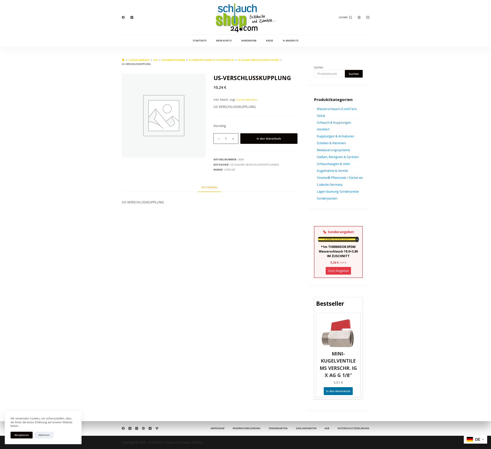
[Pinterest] (143, 428)
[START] (123, 60)
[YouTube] (150, 428)
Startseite (200, 40)
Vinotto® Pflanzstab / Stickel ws (340, 178)
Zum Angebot (338, 270)
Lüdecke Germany (330, 184)
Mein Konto (224, 40)
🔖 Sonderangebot (338, 231)
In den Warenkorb (269, 138)
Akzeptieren (21, 435)
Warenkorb (248, 40)
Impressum (217, 428)
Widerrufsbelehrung (246, 428)
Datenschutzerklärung (353, 428)
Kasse (269, 40)
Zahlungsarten (306, 428)
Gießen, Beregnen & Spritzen (338, 157)
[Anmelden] (359, 17)
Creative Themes (191, 442)
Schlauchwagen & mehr (333, 164)
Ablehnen (44, 435)
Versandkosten (247, 99)
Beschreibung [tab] (210, 187)
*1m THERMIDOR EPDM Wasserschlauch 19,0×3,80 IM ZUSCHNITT (338, 251)
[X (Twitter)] (130, 428)
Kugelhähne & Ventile (332, 171)
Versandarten (278, 428)
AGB (327, 428)
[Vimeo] (156, 428)
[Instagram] (131, 17)
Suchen (318, 67)
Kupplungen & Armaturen (335, 136)
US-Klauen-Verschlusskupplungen (254, 164)
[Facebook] (123, 17)
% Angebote (290, 40)
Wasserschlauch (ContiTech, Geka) (337, 112)
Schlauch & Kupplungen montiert (334, 125)
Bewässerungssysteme (333, 150)
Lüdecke (230, 169)
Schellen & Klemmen (331, 143)
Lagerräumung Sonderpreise (338, 191)
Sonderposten (327, 198)
